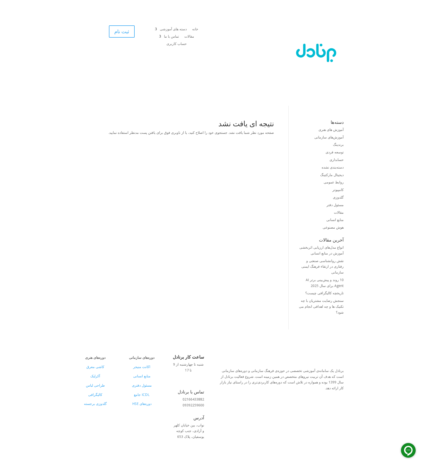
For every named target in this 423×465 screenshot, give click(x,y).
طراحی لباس (95, 385)
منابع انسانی (335, 219)
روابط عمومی (334, 182)
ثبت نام (121, 31)
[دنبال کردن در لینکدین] (98, 427)
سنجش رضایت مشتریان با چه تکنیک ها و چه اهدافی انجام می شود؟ (321, 306)
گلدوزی (338, 197)
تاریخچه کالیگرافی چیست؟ (324, 293)
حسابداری (336, 159)
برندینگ (338, 144)
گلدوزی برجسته (95, 403)
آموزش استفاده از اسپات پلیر (308, 404)
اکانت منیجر (141, 366)
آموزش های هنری (331, 129)
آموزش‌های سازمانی (329, 137)
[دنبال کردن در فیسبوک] (107, 427)
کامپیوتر (338, 189)
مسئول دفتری (142, 385)
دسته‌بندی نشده (333, 167)
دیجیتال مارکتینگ (332, 174)
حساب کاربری (176, 44)
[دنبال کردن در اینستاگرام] (88, 427)
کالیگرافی (95, 394)
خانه (195, 29)
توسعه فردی (335, 152)
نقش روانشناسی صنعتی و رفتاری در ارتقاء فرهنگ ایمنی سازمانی (322, 266)
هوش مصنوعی (333, 227)
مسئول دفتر (335, 204)
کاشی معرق (95, 366)
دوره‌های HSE (142, 403)
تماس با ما (171, 37)
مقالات (189, 37)
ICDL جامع (142, 394)
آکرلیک (95, 376)
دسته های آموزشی (173, 29)
